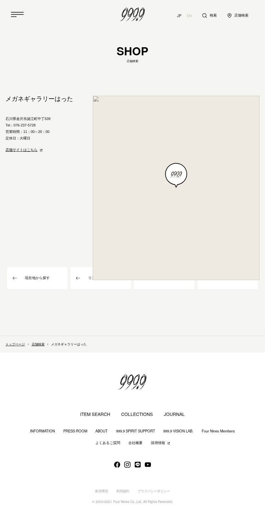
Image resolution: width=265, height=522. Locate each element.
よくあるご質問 (107, 443)
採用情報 (158, 443)
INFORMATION (42, 431)
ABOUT (101, 431)
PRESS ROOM (75, 431)
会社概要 (135, 443)
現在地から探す (37, 278)
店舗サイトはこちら (21, 150)
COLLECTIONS (137, 414)
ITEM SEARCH (95, 414)
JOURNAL (174, 414)
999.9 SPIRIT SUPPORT (135, 431)
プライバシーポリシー (154, 491)
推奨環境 (101, 491)
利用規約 (122, 491)
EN (189, 15)
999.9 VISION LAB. (178, 431)
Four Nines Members (218, 431)
